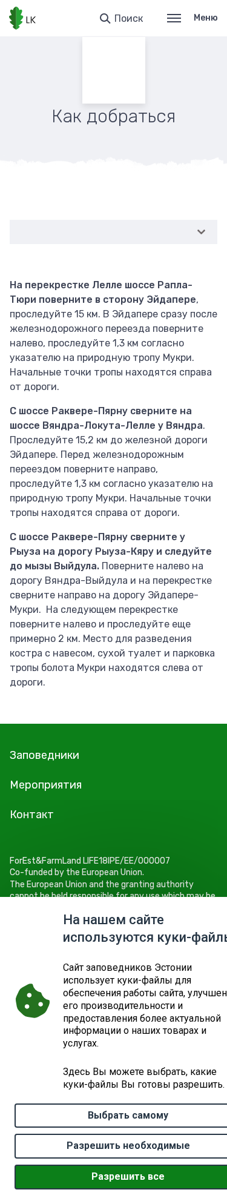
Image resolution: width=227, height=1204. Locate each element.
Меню (206, 18)
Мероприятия (46, 785)
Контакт (32, 814)
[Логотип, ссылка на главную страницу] (22, 18)
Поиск (128, 18)
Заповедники (44, 755)
